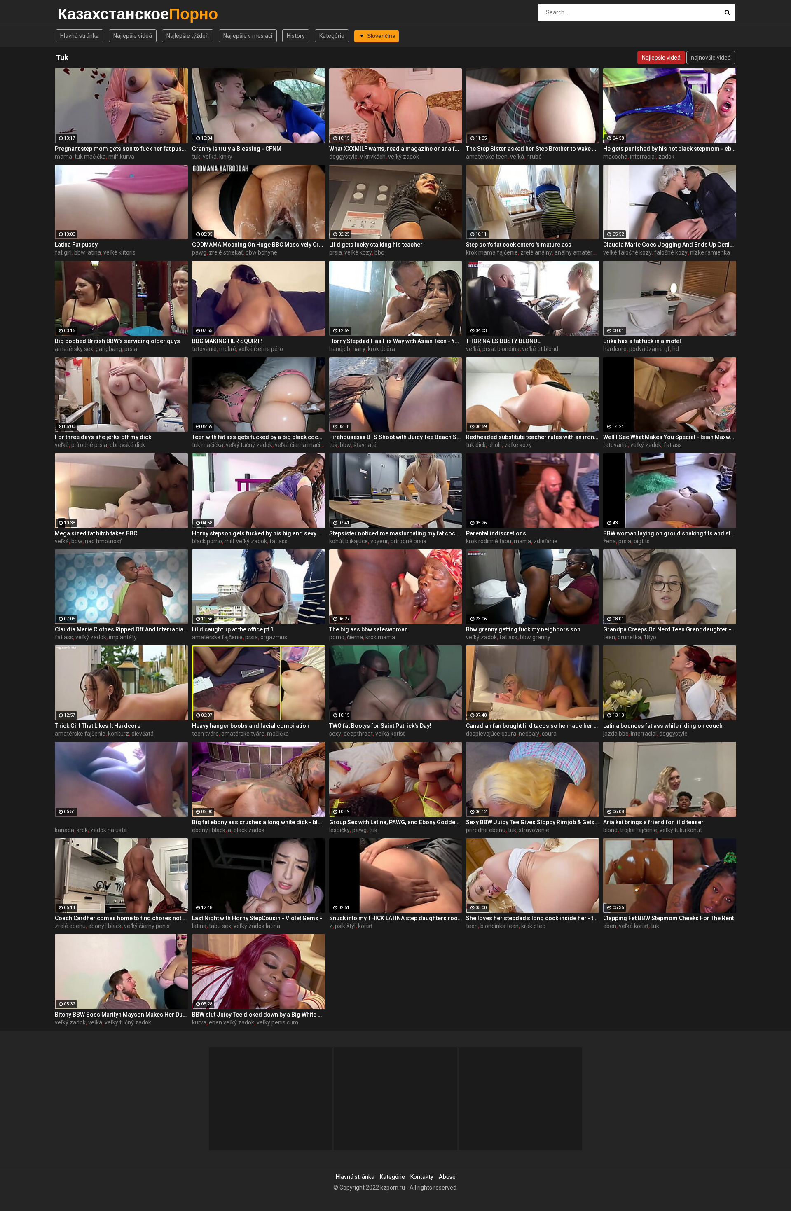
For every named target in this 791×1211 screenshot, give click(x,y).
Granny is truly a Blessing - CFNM (236, 148)
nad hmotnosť (103, 541)
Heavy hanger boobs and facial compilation (250, 725)
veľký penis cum (277, 1022)
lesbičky (339, 830)
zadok (666, 156)
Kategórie (331, 36)
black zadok (249, 830)
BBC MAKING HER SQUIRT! (227, 341)
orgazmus (273, 637)
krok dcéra (381, 349)
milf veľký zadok (246, 541)
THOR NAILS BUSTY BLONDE (503, 341)
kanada (64, 830)
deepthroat (358, 733)
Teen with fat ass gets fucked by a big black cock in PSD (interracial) (258, 437)
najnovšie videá (711, 57)
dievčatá (142, 733)
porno (336, 637)
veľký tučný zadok (249, 445)
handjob (339, 349)
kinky (225, 156)
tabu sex (220, 926)
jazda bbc (615, 733)
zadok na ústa (108, 830)
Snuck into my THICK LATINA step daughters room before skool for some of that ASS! (395, 918)
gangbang (109, 349)
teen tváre (205, 733)
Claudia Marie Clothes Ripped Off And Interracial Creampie (121, 629)
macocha (615, 156)
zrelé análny (536, 252)
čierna (355, 637)
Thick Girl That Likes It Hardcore (97, 725)
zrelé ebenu (70, 926)
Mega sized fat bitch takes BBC (96, 533)
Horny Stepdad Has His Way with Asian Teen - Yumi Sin (395, 341)
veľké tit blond (540, 349)
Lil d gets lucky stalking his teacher (376, 244)
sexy (335, 733)
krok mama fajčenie (492, 252)
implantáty (123, 637)
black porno (207, 541)
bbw (345, 445)
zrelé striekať (226, 252)
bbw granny (535, 637)
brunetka (629, 637)
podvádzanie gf (649, 349)
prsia (335, 252)
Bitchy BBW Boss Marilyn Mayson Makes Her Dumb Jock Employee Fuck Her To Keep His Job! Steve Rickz (121, 1014)
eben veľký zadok (231, 1022)
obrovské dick (127, 445)
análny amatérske (578, 252)
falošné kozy (671, 252)
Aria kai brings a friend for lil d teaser (653, 822)
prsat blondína (501, 349)
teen (609, 637)
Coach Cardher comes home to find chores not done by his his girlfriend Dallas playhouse (121, 918)
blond (610, 830)
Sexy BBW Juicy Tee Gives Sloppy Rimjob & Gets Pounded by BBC (532, 822)
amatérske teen (487, 156)
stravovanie (534, 830)
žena (609, 541)
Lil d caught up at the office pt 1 (233, 629)
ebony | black (208, 830)
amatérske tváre (242, 733)
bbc (379, 252)
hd (675, 349)
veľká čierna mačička (302, 445)
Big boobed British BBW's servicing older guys (117, 341)
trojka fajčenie (638, 830)
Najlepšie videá (132, 36)
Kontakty (421, 1177)
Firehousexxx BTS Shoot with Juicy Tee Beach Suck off (395, 437)
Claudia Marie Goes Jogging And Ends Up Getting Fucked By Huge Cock (669, 244)
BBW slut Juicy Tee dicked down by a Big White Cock (258, 1014)
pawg (199, 252)
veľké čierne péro (261, 349)
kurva (199, 1022)
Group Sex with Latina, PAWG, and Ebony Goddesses (395, 822)
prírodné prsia (89, 445)
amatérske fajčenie (217, 637)
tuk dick (476, 445)
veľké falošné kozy (627, 252)
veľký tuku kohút (681, 830)
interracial (643, 156)
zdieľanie (545, 541)
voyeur (379, 541)
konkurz (118, 733)
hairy (359, 349)
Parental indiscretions (496, 533)
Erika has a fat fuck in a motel (642, 341)
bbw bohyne (261, 252)
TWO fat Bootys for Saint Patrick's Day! (380, 725)
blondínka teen (499, 926)
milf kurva (121, 156)
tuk (196, 156)
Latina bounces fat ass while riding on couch (663, 725)
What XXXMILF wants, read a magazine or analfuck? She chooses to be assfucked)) (395, 148)
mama (63, 156)
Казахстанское (79, 13)
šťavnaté (365, 445)
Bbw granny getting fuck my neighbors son (523, 629)
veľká (210, 156)
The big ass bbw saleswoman (368, 629)
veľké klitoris (119, 252)
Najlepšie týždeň (187, 36)
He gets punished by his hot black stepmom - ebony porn (669, 148)
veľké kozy (358, 252)
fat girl (63, 252)
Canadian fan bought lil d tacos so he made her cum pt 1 (532, 725)
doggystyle (343, 156)
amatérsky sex (74, 349)
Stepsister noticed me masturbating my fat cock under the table (395, 533)
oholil (495, 445)
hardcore (615, 349)
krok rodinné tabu (488, 541)
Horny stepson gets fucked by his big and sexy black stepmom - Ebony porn (258, 533)
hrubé (534, 156)
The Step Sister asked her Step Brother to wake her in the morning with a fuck (532, 148)
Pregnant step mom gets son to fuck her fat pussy (121, 148)
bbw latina (87, 252)
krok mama (380, 637)
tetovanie (204, 349)
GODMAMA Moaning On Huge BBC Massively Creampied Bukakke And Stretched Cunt (258, 244)
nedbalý (529, 733)
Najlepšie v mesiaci (247, 36)
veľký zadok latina (257, 926)
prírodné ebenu (485, 830)
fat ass (673, 445)
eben (609, 926)
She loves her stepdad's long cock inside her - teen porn (532, 918)
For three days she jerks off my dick (103, 437)
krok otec (533, 926)
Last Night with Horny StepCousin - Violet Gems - (257, 918)
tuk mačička (90, 156)
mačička (278, 733)
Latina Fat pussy (76, 244)
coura (549, 733)
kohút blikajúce (348, 541)
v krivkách (373, 156)
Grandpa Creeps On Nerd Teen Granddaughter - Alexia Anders (669, 629)
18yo (650, 637)
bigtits (642, 541)
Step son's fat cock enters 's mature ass (518, 244)
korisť (365, 926)
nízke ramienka (710, 252)
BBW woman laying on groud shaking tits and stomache (669, 533)
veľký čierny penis (147, 926)
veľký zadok (403, 156)
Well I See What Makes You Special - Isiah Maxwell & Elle (669, 437)
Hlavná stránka (79, 36)
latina (199, 926)
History (296, 36)
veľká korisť (390, 733)
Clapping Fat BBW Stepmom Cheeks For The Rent (668, 918)
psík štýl (345, 926)
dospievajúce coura (491, 733)
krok (82, 830)
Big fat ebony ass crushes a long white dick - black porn (258, 822)
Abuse (447, 1177)
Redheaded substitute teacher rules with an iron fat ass (532, 437)
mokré (227, 349)
